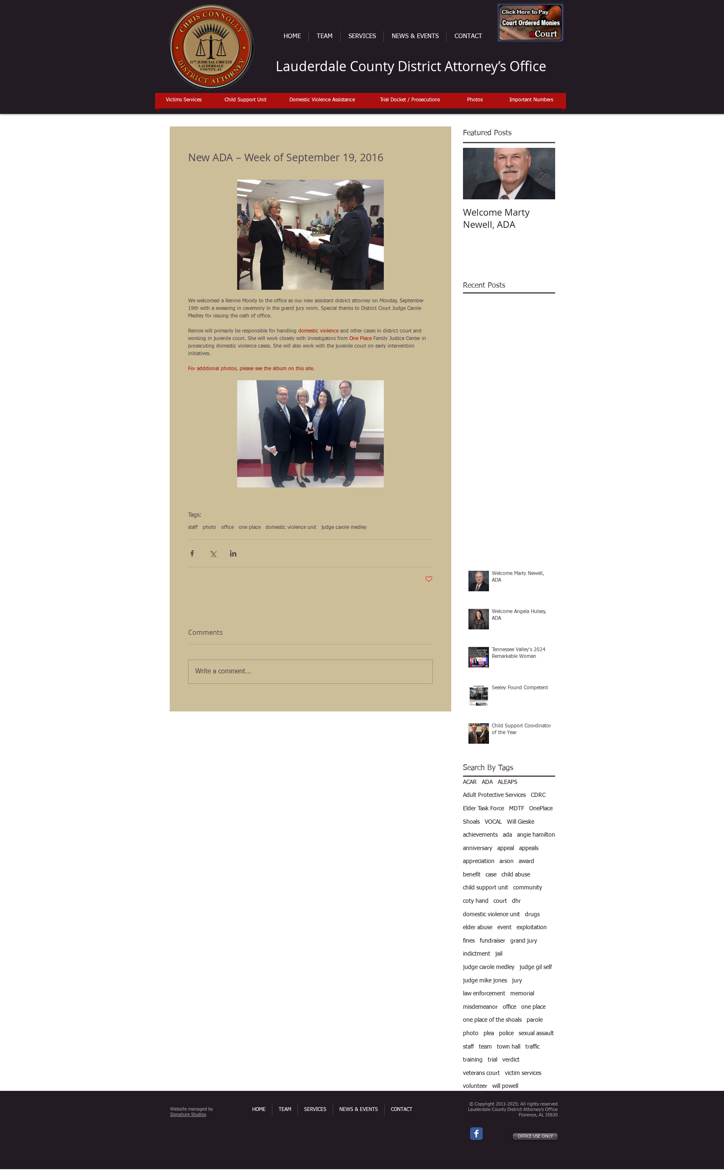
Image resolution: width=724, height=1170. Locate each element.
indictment (476, 954)
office (227, 527)
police (506, 1033)
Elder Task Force (483, 809)
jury (517, 981)
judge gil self (536, 967)
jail (498, 954)
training (473, 1060)
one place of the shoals (492, 1020)
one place (250, 527)
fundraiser (492, 941)
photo (209, 527)
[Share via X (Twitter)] (213, 553)
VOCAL (493, 822)
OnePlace (541, 809)
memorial (522, 994)
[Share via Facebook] (192, 553)
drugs (532, 914)
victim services (523, 1073)
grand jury (523, 941)
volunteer (475, 1086)
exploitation (532, 927)
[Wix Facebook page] (476, 1133)
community (527, 888)
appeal (505, 848)
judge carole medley (344, 527)
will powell (505, 1086)
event (504, 927)
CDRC (538, 795)
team (485, 1047)
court (500, 901)
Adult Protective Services (494, 795)
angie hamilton (536, 835)
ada (507, 835)
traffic (532, 1047)
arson (506, 861)
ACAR (470, 782)
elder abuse (477, 927)
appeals (528, 848)
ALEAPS (507, 782)
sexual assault (536, 1033)
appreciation (478, 861)
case (491, 875)
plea (489, 1033)
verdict (511, 1060)
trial (492, 1060)
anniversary (477, 848)
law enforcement (484, 994)
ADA (487, 782)
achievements (480, 835)
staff (193, 527)
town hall (508, 1047)
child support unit (485, 888)
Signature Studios (188, 1114)
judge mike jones (485, 981)
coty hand (476, 901)
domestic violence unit (291, 527)
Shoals (471, 822)
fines (469, 941)
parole (535, 1020)
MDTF (516, 809)
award (526, 861)
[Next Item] (542, 173)
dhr (516, 901)
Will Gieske (520, 822)
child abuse (516, 875)
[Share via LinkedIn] (233, 553)
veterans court (481, 1073)
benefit (472, 875)
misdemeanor (480, 1007)
